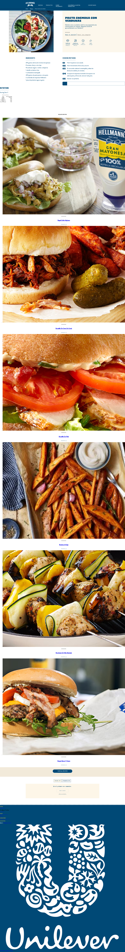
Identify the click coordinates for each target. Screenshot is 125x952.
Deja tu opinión (62, 790)
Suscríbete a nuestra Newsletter (74, 6)
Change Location (7, 823)
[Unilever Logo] (62, 949)
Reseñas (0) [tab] (58, 780)
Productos (49, 5)
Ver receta (63, 224)
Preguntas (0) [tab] (66, 780)
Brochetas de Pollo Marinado (64, 653)
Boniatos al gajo (63, 544)
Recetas (40, 5)
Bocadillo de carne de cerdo (64, 328)
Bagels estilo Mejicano (64, 220)
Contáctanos (92, 5)
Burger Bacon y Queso (63, 761)
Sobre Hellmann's (59, 6)
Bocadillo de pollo (64, 436)
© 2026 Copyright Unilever (6, 951)
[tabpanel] (62, 793)
